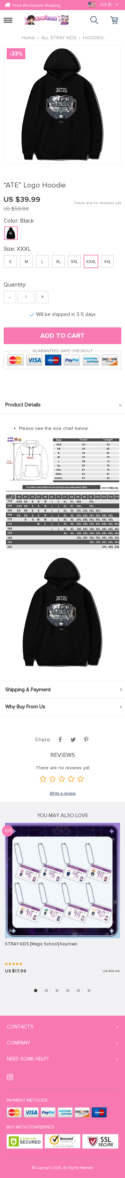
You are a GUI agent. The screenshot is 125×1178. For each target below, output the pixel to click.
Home (28, 38)
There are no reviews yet (97, 203)
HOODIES (93, 38)
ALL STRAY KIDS (58, 38)
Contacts (20, 1027)
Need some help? (28, 1059)
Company (18, 1043)
